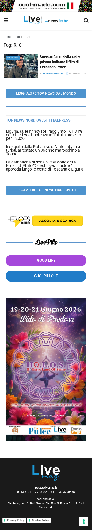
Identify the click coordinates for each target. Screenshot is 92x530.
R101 (27, 37)
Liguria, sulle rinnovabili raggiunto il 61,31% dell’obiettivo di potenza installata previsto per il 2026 (44, 135)
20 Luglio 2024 (77, 73)
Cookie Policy (40, 520)
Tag (17, 37)
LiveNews (12, 58)
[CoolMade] (46, 5)
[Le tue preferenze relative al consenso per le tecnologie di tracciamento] (83, 521)
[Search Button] (86, 21)
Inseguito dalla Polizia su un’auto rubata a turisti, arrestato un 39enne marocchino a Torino (43, 150)
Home (7, 37)
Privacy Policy (16, 520)
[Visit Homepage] (46, 20)
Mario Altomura (53, 73)
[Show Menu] (6, 21)
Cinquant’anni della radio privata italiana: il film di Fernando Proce (60, 61)
